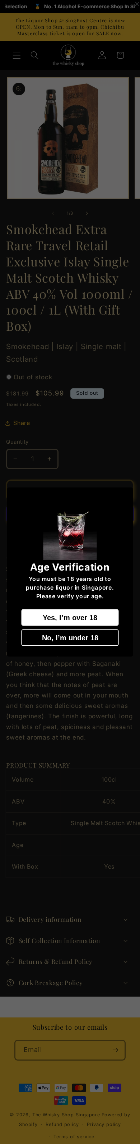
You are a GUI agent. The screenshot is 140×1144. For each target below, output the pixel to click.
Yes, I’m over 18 (70, 617)
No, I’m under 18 (70, 637)
